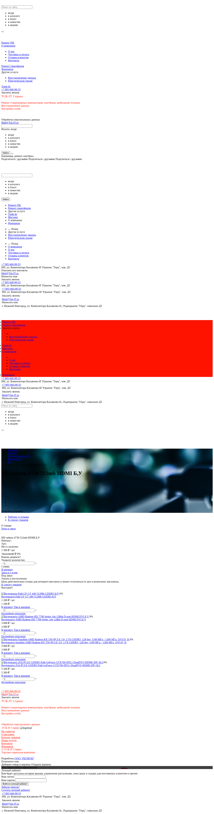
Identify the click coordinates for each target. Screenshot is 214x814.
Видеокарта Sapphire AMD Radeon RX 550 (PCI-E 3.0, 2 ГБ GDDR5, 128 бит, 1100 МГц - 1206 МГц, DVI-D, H (63, 642)
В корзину (7, 569)
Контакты (13, 60)
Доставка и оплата (18, 54)
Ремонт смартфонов (12, 66)
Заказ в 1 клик (9, 572)
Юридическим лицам (20, 80)
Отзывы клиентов (18, 57)
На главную (8, 731)
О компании (8, 45)
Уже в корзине (22, 607)
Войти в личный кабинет (15, 784)
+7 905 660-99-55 (11, 89)
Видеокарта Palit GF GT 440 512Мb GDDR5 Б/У (28, 596)
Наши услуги (9, 740)
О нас (11, 51)
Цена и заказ (8, 528)
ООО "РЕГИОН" (24, 758)
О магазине (7, 734)
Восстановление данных (22, 77)
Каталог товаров (10, 737)
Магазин (13, 217)
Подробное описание (13, 613)
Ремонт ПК (7, 42)
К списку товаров (11, 584)
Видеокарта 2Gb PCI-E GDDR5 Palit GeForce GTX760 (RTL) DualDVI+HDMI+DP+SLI (50, 665)
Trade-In (5, 86)
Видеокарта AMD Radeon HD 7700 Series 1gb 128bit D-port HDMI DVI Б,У (43, 619)
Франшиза (7, 69)
